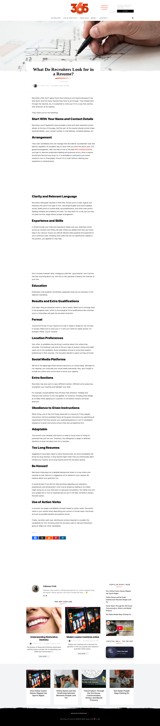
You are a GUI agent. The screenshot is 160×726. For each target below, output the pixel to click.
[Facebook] (35, 538)
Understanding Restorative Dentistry (44, 638)
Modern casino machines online (83, 637)
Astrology (56, 18)
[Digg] (62, 538)
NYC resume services (83, 149)
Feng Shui (84, 18)
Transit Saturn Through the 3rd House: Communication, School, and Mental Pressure (119, 608)
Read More (42, 656)
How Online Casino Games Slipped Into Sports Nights (118, 592)
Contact (103, 18)
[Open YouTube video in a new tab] (120, 628)
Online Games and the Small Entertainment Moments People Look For (118, 599)
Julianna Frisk (43, 85)
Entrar (125, 11)
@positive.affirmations (79, 713)
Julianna (46, 590)
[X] (42, 538)
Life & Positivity (70, 18)
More (93, 18)
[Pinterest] (56, 538)
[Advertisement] (63, 179)
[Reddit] (49, 538)
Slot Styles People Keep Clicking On (118, 614)
